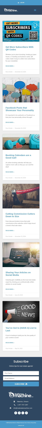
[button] (35, 10)
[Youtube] (26, 413)
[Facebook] (15, 413)
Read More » (10, 66)
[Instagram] (22, 413)
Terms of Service (27, 422)
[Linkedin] (19, 413)
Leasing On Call (21, 425)
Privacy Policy (33, 422)
